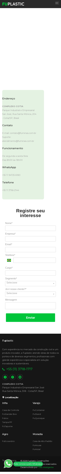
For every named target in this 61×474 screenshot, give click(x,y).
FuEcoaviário (8, 441)
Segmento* (11, 278)
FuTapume (7, 426)
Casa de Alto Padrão (42, 441)
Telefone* (10, 255)
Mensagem (11, 299)
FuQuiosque (39, 418)
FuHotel (36, 449)
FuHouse (37, 445)
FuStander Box (9, 414)
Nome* (8, 223)
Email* (8, 244)
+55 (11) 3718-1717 (19, 369)
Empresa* (10, 234)
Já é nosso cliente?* (15, 289)
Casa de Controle (10, 410)
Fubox (5, 418)
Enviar (30, 317)
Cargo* (9, 268)
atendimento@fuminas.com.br (18, 141)
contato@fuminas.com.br (23, 133)
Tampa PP (7, 422)
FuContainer (39, 410)
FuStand (37, 414)
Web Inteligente (46, 467)
